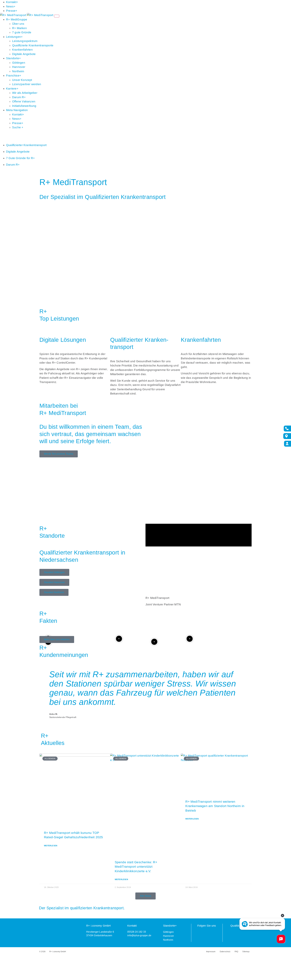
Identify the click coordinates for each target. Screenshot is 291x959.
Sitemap (245, 952)
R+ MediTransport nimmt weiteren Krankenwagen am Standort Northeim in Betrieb (214, 806)
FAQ (236, 952)
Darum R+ (19, 97)
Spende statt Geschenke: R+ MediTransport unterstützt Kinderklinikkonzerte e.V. (136, 866)
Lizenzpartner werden (26, 84)
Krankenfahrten (22, 49)
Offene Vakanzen (23, 101)
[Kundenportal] (287, 443)
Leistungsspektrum (24, 41)
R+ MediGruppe (16, 19)
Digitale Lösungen (62, 340)
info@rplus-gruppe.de (139, 935)
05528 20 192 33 (136, 932)
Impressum (211, 952)
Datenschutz (225, 952)
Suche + (17, 127)
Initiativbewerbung (24, 105)
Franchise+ (13, 75)
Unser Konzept (22, 80)
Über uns (18, 23)
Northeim (18, 71)
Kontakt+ (12, 2)
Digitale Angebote (24, 54)
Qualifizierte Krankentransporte (32, 45)
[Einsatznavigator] (286, 436)
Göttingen (18, 62)
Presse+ (11, 10)
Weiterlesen (50, 846)
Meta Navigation (17, 110)
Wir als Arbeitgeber (24, 92)
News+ (10, 6)
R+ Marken (19, 28)
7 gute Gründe (21, 32)
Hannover (18, 66)
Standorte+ (13, 58)
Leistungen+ (14, 36)
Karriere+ (12, 88)
